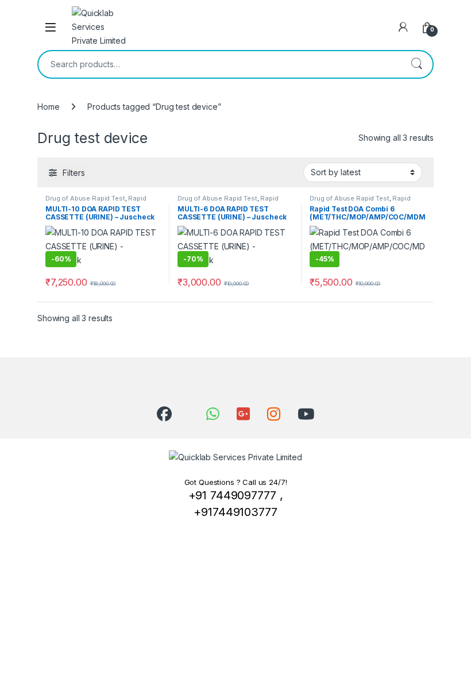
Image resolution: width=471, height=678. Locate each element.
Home (48, 106)
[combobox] (219, 64)
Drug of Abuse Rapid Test (85, 198)
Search (416, 64)
